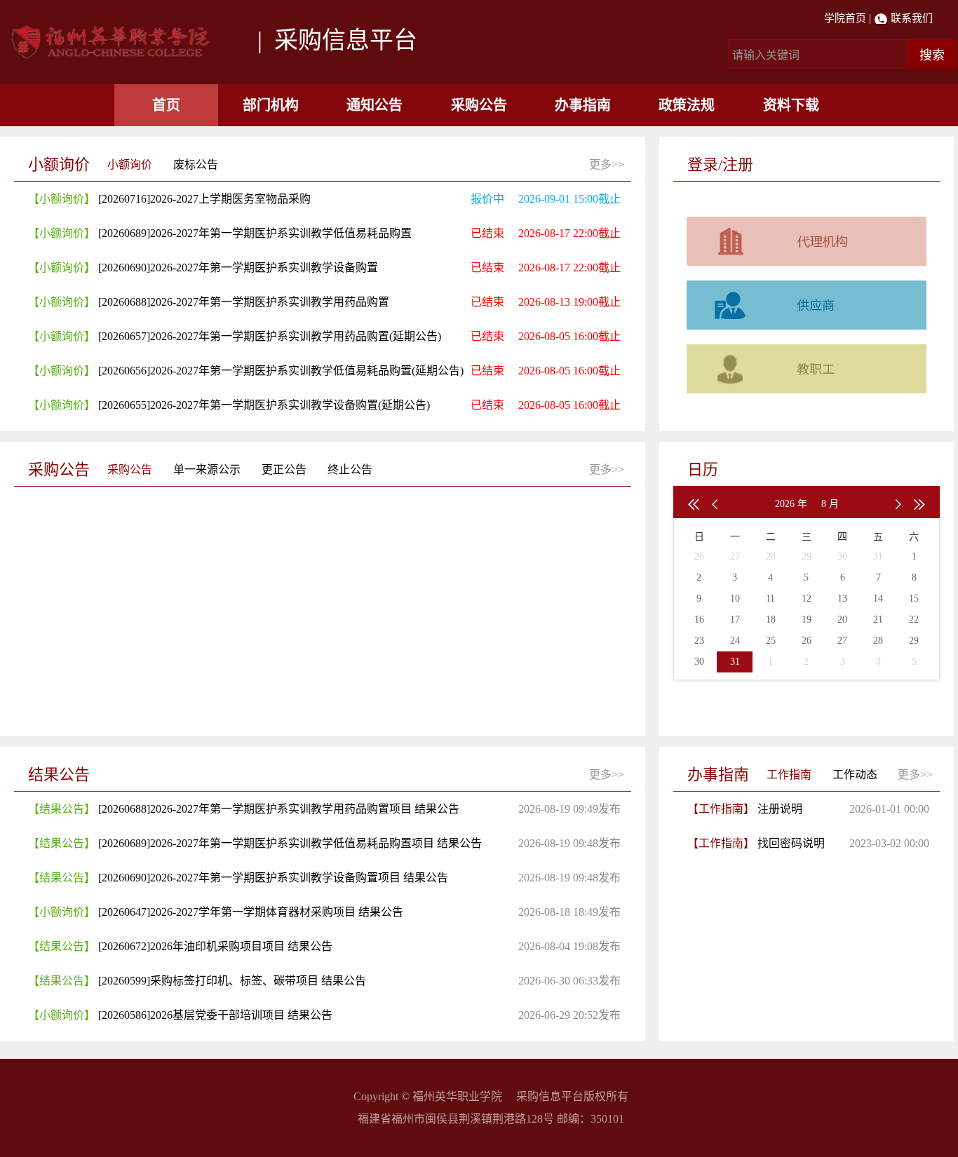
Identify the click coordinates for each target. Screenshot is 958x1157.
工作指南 (789, 774)
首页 (166, 105)
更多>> (606, 164)
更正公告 (284, 469)
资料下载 (791, 105)
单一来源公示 (207, 469)
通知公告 (374, 105)
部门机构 (271, 105)
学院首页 (845, 18)
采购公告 (479, 105)
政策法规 (687, 105)
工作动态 (854, 774)
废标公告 (195, 164)
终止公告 (350, 469)
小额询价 (129, 164)
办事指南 (583, 105)
